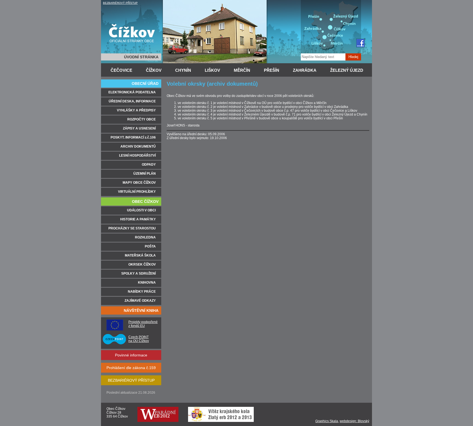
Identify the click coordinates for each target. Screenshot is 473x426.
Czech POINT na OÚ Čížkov (138, 339)
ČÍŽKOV (153, 70)
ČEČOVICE (121, 70)
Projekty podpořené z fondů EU (143, 324)
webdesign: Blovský (354, 421)
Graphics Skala (326, 421)
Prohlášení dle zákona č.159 (131, 367)
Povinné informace (131, 355)
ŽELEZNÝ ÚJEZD (346, 70)
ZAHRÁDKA (304, 70)
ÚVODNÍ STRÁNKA (141, 57)
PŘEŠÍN (271, 70)
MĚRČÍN (242, 70)
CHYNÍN (183, 70)
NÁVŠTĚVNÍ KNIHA (141, 310)
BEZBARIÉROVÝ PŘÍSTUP (120, 2)
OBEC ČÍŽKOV (145, 201)
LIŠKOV (212, 70)
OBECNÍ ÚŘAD (145, 83)
